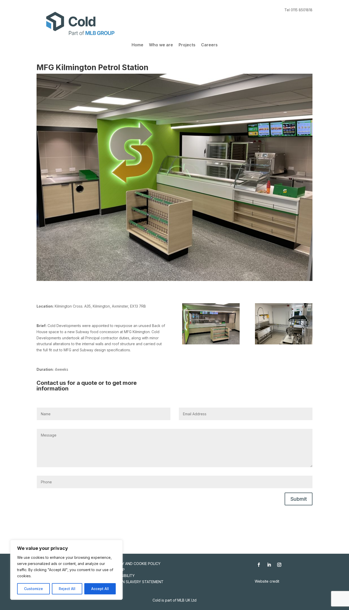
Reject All (67, 588)
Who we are (161, 45)
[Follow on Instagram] (279, 565)
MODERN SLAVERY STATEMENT (136, 582)
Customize (33, 588)
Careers (209, 45)
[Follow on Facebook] (259, 565)
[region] (66, 570)
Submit (298, 499)
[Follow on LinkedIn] (269, 565)
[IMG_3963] (283, 344)
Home (137, 45)
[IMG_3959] (211, 344)
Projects (187, 45)
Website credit (267, 581)
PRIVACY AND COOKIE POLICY (134, 563)
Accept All (100, 588)
